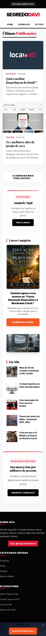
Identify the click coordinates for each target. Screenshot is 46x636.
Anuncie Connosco (23, 493)
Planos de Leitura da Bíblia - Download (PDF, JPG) (29, 419)
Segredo (23, 15)
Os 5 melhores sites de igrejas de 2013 (20, 144)
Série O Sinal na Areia (9, 594)
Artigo (2, 566)
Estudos (3, 571)
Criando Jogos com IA (10, 599)
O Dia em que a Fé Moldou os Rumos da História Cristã (28, 435)
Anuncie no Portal (7, 610)
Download (24, 24)
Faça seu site (6, 604)
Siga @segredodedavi (23, 543)
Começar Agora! (23, 322)
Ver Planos (23, 222)
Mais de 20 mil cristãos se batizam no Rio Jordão (29, 370)
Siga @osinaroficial (23, 4)
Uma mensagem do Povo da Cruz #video (28, 403)
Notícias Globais (7, 576)
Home (10, 24)
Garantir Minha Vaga (23, 631)
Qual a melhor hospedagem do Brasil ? (21, 80)
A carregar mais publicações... (23, 177)
